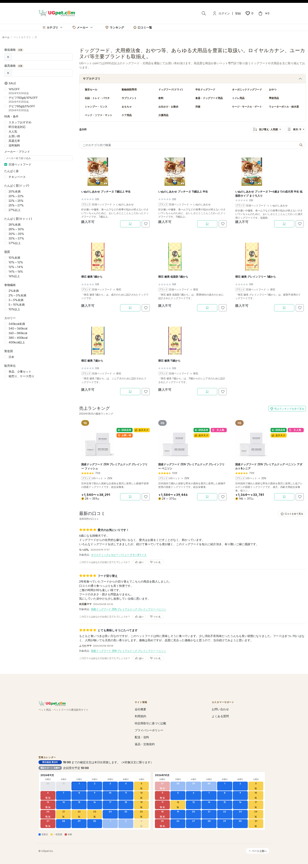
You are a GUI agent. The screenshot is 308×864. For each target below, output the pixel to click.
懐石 (118, 289)
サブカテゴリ (91, 78)
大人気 (13, 131)
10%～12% (16, 262)
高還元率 (14, 141)
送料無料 (14, 145)
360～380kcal (18, 333)
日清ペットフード (20, 164)
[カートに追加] (130, 223)
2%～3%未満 (17, 295)
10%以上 (14, 309)
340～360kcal (18, 328)
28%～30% (16, 229)
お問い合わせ (220, 709)
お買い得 (14, 136)
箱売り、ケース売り (21, 376)
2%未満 (14, 291)
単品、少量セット (20, 371)
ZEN (109, 478)
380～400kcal (18, 337)
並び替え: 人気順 (268, 129)
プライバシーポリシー (149, 730)
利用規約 (140, 716)
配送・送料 (142, 737)
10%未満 (14, 257)
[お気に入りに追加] (146, 223)
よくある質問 (220, 716)
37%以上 (15, 243)
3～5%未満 (16, 300)
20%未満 (14, 191)
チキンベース (17, 177)
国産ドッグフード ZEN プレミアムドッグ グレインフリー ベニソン (128, 609)
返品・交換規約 (145, 744)
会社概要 (140, 709)
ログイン (224, 13)
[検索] (203, 13)
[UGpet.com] (56, 13)
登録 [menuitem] (238, 13)
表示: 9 (297, 129)
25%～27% (16, 205)
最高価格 (13, 65)
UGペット (97, 478)
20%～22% (16, 196)
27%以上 (14, 210)
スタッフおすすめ (20, 122)
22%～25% (16, 200)
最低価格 (13, 49)
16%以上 (14, 276)
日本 (11, 357)
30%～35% (16, 234)
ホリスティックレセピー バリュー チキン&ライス (119, 554)
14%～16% (16, 271)
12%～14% (16, 267)
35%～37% (16, 238)
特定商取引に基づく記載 (150, 723)
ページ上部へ (259, 850)
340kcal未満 (17, 324)
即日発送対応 (17, 127)
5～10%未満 (17, 304)
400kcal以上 (17, 342)
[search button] (301, 145)
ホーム (6, 37)
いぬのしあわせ (125, 204)
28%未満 (14, 224)
